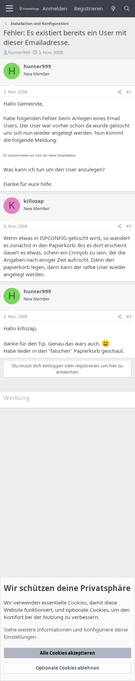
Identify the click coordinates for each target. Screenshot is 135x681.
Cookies (77, 602)
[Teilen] (119, 92)
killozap (34, 200)
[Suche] (127, 8)
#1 (129, 92)
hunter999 (19, 52)
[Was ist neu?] (113, 8)
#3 (129, 317)
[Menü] (9, 8)
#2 (129, 226)
